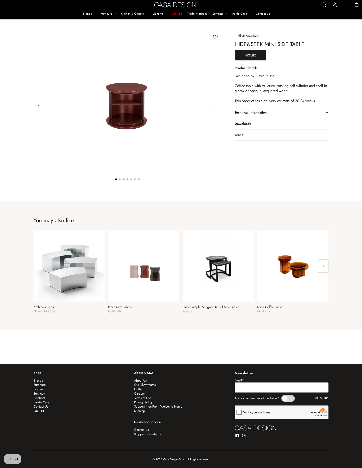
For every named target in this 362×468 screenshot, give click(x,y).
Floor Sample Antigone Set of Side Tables (211, 307)
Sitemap (139, 411)
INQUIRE (250, 55)
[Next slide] (216, 106)
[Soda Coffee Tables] (292, 266)
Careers (139, 393)
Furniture (40, 384)
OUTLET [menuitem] (177, 14)
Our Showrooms (145, 384)
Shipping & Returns (147, 434)
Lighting (39, 389)
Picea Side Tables (120, 307)
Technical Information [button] (251, 112)
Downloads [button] (243, 123)
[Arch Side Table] (69, 266)
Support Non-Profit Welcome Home (158, 406)
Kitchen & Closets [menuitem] (132, 14)
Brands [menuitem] (87, 14)
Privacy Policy (143, 402)
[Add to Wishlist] (215, 37)
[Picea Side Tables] (143, 266)
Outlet (138, 389)
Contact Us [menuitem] (263, 14)
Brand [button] (239, 135)
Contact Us (41, 406)
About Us (140, 380)
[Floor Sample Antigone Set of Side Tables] (218, 266)
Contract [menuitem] (217, 14)
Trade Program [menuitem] (197, 14)
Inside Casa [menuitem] (239, 14)
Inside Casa (41, 402)
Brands (38, 380)
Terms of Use (142, 398)
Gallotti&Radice (247, 36)
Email (239, 380)
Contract (39, 398)
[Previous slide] (39, 106)
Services (39, 393)
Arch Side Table (44, 307)
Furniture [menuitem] (106, 14)
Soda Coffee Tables (270, 307)
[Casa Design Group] (256, 428)
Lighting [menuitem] (158, 14)
